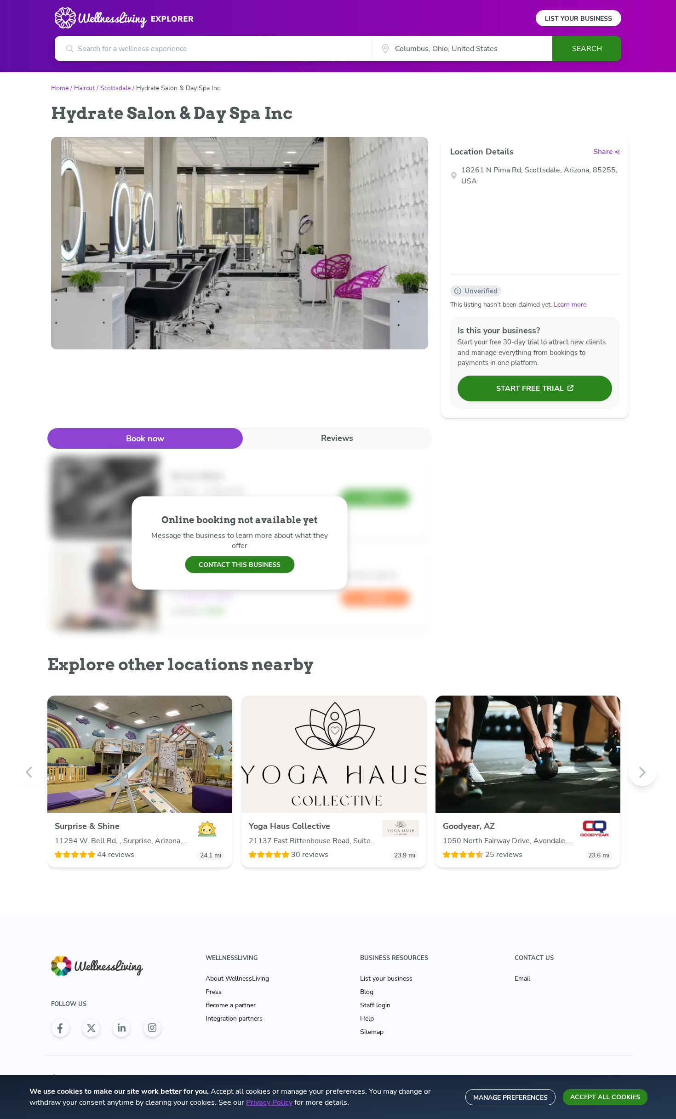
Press (214, 992)
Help (367, 1018)
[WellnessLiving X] (91, 1028)
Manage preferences (510, 1097)
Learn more (570, 304)
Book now (145, 438)
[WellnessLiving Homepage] (106, 966)
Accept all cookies (605, 1097)
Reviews (337, 438)
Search (587, 49)
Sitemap (372, 1032)
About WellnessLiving (237, 978)
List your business (386, 978)
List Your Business (578, 18)
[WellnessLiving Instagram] (152, 1028)
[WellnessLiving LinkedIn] (121, 1028)
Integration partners (234, 1018)
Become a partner (231, 1005)
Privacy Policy (269, 1102)
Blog (366, 992)
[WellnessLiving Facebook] (60, 1028)
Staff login (375, 1005)
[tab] (145, 438)
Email (522, 978)
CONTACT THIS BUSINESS (240, 564)
